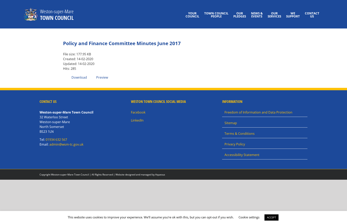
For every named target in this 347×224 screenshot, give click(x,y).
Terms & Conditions (240, 133)
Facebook (138, 112)
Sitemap (231, 123)
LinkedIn (137, 120)
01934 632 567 (56, 139)
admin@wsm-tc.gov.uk (66, 144)
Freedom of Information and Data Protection (258, 112)
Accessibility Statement (242, 155)
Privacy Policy (235, 144)
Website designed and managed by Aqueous (140, 174)
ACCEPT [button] (271, 217)
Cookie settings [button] (249, 217)
